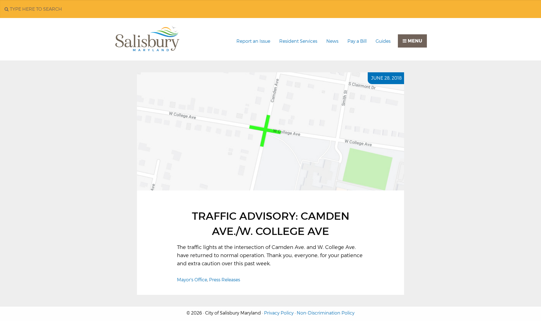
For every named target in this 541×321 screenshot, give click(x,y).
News (332, 41)
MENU (414, 41)
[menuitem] (253, 41)
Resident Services (298, 41)
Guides (383, 41)
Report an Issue (253, 41)
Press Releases (224, 279)
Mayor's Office (192, 279)
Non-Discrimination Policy (325, 313)
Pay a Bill (357, 41)
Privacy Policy (279, 313)
